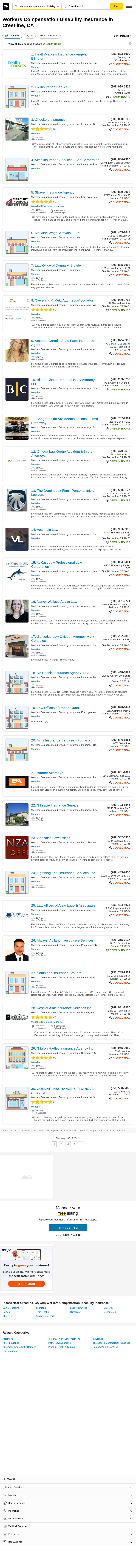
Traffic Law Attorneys (59, 1343)
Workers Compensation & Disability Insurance (55, 63)
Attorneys (86, 305)
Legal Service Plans (92, 842)
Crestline (24, 1130)
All (31, 35)
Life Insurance (10, 1351)
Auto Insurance (89, 877)
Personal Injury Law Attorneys (64, 1338)
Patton (6, 1312)
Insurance (86, 124)
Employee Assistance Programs (98, 712)
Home (6, 1130)
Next (87, 1144)
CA (14, 1130)
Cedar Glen (110, 1312)
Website (35, 67)
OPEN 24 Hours (52, 43)
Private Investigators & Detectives (99, 945)
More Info (58, 206)
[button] (129, 6)
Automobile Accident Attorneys (19, 1347)
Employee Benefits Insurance (96, 197)
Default (124, 35)
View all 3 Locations (119, 344)
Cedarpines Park (45, 1316)
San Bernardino (11, 1308)
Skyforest (8, 1316)
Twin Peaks (42, 1312)
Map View (14, 35)
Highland (41, 1308)
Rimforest (75, 1312)
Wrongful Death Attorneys (62, 1347)
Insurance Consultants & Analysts (99, 63)
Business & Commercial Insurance (99, 1053)
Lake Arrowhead (78, 1308)
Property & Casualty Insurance (97, 1012)
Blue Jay (108, 1308)
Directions (46, 206)
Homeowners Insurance (93, 91)
